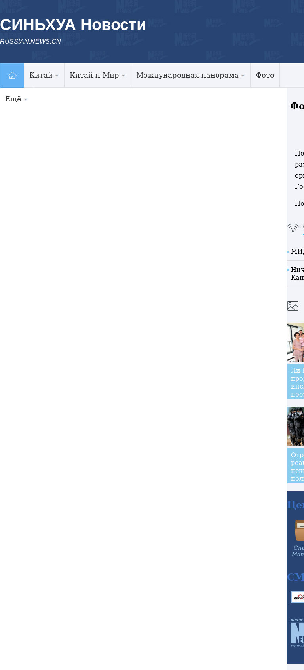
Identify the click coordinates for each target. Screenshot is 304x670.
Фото (265, 75)
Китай (41, 75)
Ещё (13, 99)
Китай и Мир (94, 75)
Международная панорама (187, 75)
